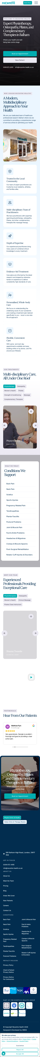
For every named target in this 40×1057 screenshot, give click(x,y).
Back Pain (10, 484)
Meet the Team (8, 881)
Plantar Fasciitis (12, 516)
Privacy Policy (8, 965)
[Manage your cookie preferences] (3, 1053)
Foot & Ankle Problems (15, 533)
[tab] (9, 386)
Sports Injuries (12, 500)
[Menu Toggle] (36, 3)
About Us (6, 876)
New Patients (8, 900)
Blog (4, 891)
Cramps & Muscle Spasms (17, 544)
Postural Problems (13, 522)
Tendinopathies (12, 511)
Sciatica (9, 494)
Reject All (20, 1049)
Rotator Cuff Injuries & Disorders (19, 555)
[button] (4, 425)
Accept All (20, 1054)
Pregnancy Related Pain (15, 505)
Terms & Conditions (12, 1041)
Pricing (5, 886)
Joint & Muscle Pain (14, 527)
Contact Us (7, 910)
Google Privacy (24, 1041)
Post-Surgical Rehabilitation (17, 549)
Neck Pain (10, 489)
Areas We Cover (9, 896)
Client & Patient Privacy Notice (8, 971)
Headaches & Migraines (16, 538)
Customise (20, 1045)
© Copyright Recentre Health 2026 (15, 1027)
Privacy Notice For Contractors (8, 978)
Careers (6, 905)
